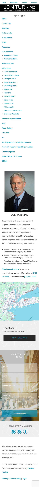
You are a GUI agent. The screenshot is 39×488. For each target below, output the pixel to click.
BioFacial (8, 89)
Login (24, 479)
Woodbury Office (11, 55)
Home (4, 19)
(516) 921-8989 (30, 277)
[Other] (19, 431)
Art (3, 137)
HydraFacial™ (10, 96)
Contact (34, 2)
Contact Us (6, 23)
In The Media (7, 38)
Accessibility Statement (11, 119)
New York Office (10, 59)
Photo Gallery (7, 128)
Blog (3, 123)
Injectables (8, 100)
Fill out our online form (11, 269)
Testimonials (7, 33)
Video (4, 42)
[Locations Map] (19, 301)
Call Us (24, 2)
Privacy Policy (15, 479)
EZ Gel (4, 161)
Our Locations (7, 52)
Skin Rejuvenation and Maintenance (16, 142)
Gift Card (5, 133)
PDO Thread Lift (10, 72)
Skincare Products (11, 114)
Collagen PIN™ (10, 79)
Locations (13, 2)
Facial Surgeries (8, 152)
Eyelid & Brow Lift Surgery (12, 156)
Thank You (6, 47)
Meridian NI (8, 103)
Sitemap (5, 479)
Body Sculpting (10, 82)
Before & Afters (8, 63)
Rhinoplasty (9, 107)
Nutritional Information (13, 110)
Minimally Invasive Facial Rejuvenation (17, 147)
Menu (4, 2)
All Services (6, 68)
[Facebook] (25, 431)
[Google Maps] (13, 431)
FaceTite (7, 93)
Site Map (5, 28)
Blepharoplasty (10, 86)
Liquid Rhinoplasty (11, 75)
